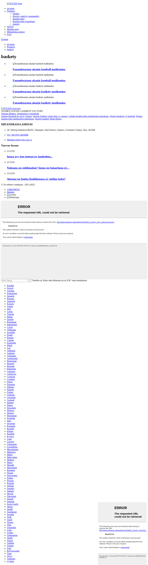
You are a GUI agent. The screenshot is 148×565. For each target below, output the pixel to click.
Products (11, 11)
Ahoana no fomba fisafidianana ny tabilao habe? (36, 178)
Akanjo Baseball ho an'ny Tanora (16, 116)
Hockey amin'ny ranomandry (26, 16)
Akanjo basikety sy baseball (122, 116)
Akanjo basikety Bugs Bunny (48, 119)
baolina (16, 13)
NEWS (10, 26)
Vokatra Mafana (8, 113)
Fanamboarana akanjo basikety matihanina (39, 91)
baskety (16, 24)
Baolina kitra (18, 19)
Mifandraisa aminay (16, 32)
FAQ (9, 34)
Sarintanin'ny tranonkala (28, 113)
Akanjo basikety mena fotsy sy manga (50, 116)
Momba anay (13, 29)
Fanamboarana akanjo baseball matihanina (39, 69)
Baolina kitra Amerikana (24, 21)
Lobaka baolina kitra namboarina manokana (89, 116)
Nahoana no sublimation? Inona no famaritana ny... (38, 167)
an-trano (10, 8)
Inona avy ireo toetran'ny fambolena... (30, 156)
